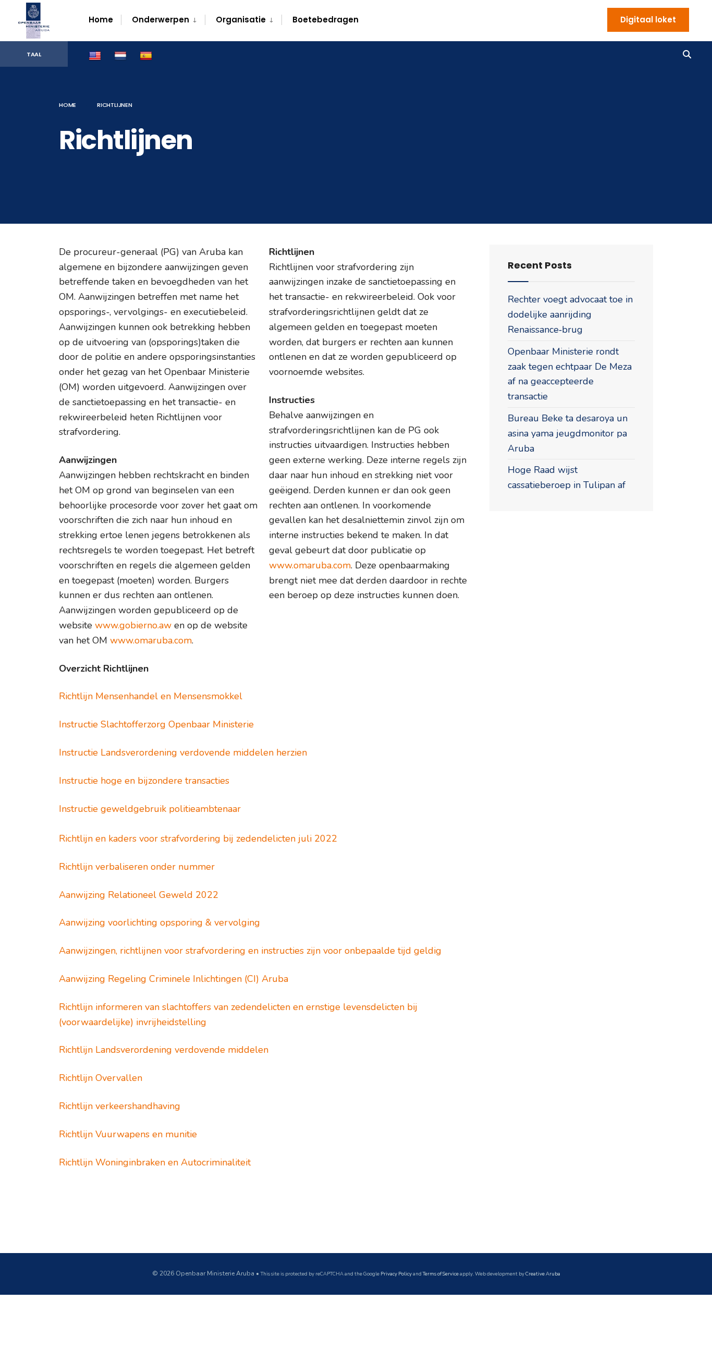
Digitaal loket (648, 19)
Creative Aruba (542, 1273)
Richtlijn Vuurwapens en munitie (128, 1134)
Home (101, 19)
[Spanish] (147, 54)
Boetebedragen (325, 19)
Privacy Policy (396, 1273)
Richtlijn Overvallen (100, 1078)
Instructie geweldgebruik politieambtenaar (150, 809)
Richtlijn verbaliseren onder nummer (137, 866)
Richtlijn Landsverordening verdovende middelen (163, 1049)
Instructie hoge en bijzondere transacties (144, 780)
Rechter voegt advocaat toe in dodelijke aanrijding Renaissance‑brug (570, 314)
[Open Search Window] (687, 53)
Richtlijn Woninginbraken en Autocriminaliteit (155, 1162)
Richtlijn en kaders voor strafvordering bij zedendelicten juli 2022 (198, 838)
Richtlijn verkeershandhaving (119, 1106)
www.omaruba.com (151, 640)
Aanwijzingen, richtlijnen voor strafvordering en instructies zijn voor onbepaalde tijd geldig (250, 950)
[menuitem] (163, 20)
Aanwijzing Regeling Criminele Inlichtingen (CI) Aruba (173, 979)
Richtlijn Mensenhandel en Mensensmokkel (150, 696)
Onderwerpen (160, 19)
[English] (96, 54)
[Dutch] (121, 54)
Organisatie (241, 19)
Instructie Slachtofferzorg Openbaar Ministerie (156, 724)
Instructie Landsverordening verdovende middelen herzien (183, 752)
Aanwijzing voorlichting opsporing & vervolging (159, 922)
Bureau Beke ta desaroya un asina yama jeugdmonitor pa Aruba (568, 433)
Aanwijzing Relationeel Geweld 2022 (138, 895)
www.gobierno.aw (133, 625)
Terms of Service (441, 1273)
